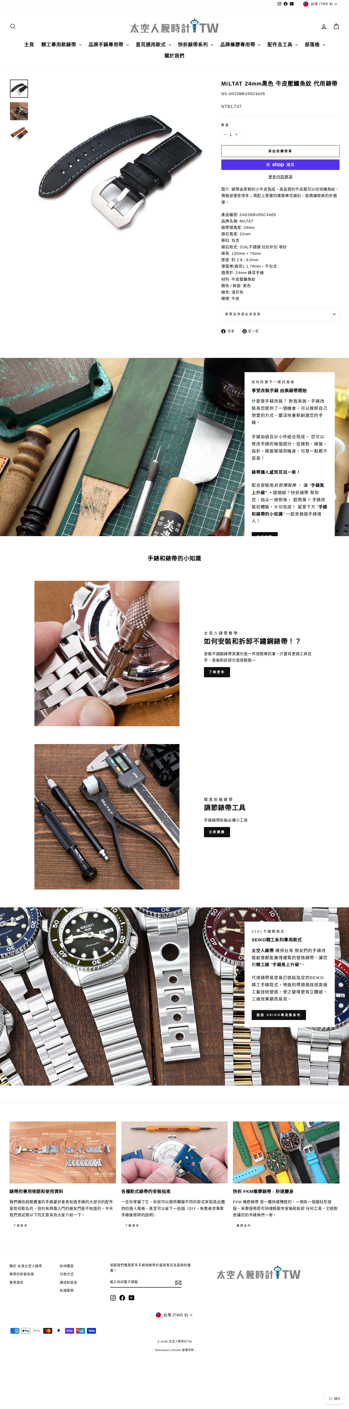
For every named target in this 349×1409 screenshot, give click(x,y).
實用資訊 (16, 1282)
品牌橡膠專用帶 (238, 44)
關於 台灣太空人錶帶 (25, 1266)
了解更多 (217, 672)
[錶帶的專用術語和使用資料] (62, 1152)
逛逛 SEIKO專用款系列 (279, 1015)
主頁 (29, 44)
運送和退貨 (68, 1282)
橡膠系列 (243, 1225)
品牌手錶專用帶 (107, 44)
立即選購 (217, 832)
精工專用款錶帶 (59, 44)
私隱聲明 (67, 1290)
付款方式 (67, 1274)
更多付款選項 (280, 177)
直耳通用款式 (151, 44)
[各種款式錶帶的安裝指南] (174, 1152)
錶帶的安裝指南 (21, 1274)
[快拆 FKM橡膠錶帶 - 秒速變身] (286, 1152)
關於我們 (174, 55)
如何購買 (67, 1266)
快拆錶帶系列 (194, 44)
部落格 (313, 44)
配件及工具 (281, 44)
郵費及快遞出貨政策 (243, 314)
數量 (225, 125)
